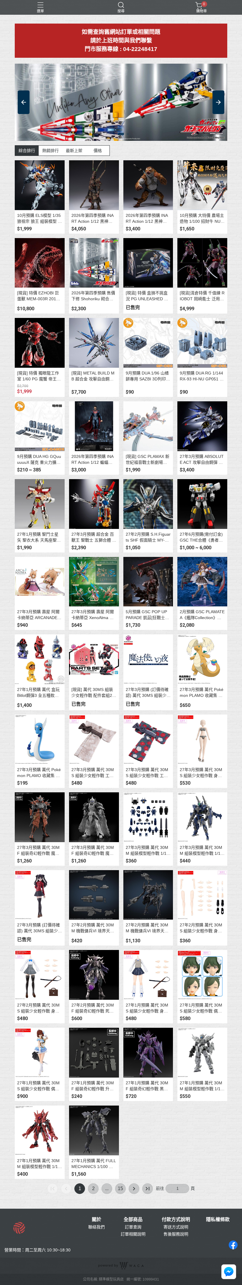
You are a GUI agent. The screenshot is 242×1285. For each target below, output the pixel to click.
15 (120, 1188)
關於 (96, 1219)
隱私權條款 (218, 1219)
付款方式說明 (176, 1219)
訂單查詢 (133, 1227)
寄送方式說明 (175, 1227)
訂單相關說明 (133, 1234)
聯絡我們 (96, 1227)
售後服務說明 (175, 1234)
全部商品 (133, 1219)
